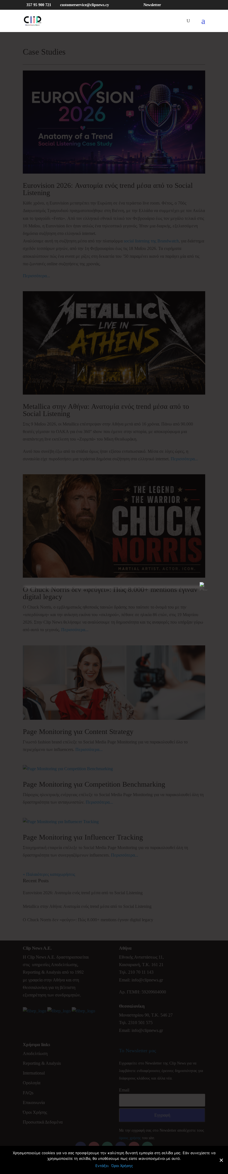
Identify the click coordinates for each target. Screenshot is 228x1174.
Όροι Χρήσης (122, 1165)
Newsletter (152, 5)
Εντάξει (101, 1165)
